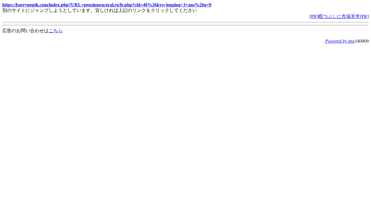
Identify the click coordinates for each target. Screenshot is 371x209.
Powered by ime (340, 41)
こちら (56, 30)
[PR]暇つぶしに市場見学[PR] (339, 16)
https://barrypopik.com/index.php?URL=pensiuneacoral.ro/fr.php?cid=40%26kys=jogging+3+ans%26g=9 (106, 4)
